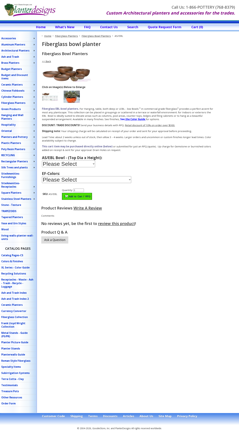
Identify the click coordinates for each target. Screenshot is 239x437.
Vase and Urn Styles (13, 223)
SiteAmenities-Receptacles (10, 185)
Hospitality (8, 124)
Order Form (8, 403)
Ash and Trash (10, 56)
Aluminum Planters (13, 44)
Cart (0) (197, 27)
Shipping (76, 416)
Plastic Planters (11, 143)
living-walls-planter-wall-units (17, 237)
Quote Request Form (164, 27)
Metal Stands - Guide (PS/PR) (14, 334)
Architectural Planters (15, 50)
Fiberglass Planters (13, 102)
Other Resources (11, 397)
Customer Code (53, 416)
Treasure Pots (10, 391)
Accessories (8, 38)
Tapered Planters (12, 217)
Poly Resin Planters (13, 149)
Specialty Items (11, 366)
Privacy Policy (187, 416)
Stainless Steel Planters (16, 198)
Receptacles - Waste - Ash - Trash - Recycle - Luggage (17, 283)
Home (41, 27)
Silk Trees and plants (14, 167)
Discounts (110, 416)
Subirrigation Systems (15, 373)
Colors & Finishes (12, 261)
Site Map (165, 416)
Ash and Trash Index (14, 292)
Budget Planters (11, 69)
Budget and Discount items (14, 76)
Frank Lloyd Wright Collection (13, 325)
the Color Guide (135, 119)
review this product (116, 223)
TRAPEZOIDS (8, 211)
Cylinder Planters (12, 96)
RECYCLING (8, 155)
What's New (64, 27)
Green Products (11, 109)
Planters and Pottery (14, 137)
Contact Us (109, 27)
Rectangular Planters (14, 161)
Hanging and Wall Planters (12, 116)
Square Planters (11, 192)
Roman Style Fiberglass (15, 360)
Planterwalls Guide (13, 354)
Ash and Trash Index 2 (15, 298)
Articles (128, 416)
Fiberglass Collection (14, 317)
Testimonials (9, 385)
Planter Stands (10, 348)
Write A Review (87, 208)
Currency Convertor (13, 311)
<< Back (46, 61)
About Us (146, 416)
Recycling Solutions (13, 273)
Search (132, 27)
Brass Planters (10, 62)
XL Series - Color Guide (15, 267)
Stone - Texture (11, 205)
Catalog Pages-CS (12, 255)
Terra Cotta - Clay (12, 379)
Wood (5, 229)
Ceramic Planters (12, 84)
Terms (93, 416)
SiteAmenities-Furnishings (10, 175)
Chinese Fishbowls (12, 90)
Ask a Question (54, 240)
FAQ (87, 27)
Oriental (6, 131)
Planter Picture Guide (14, 342)
